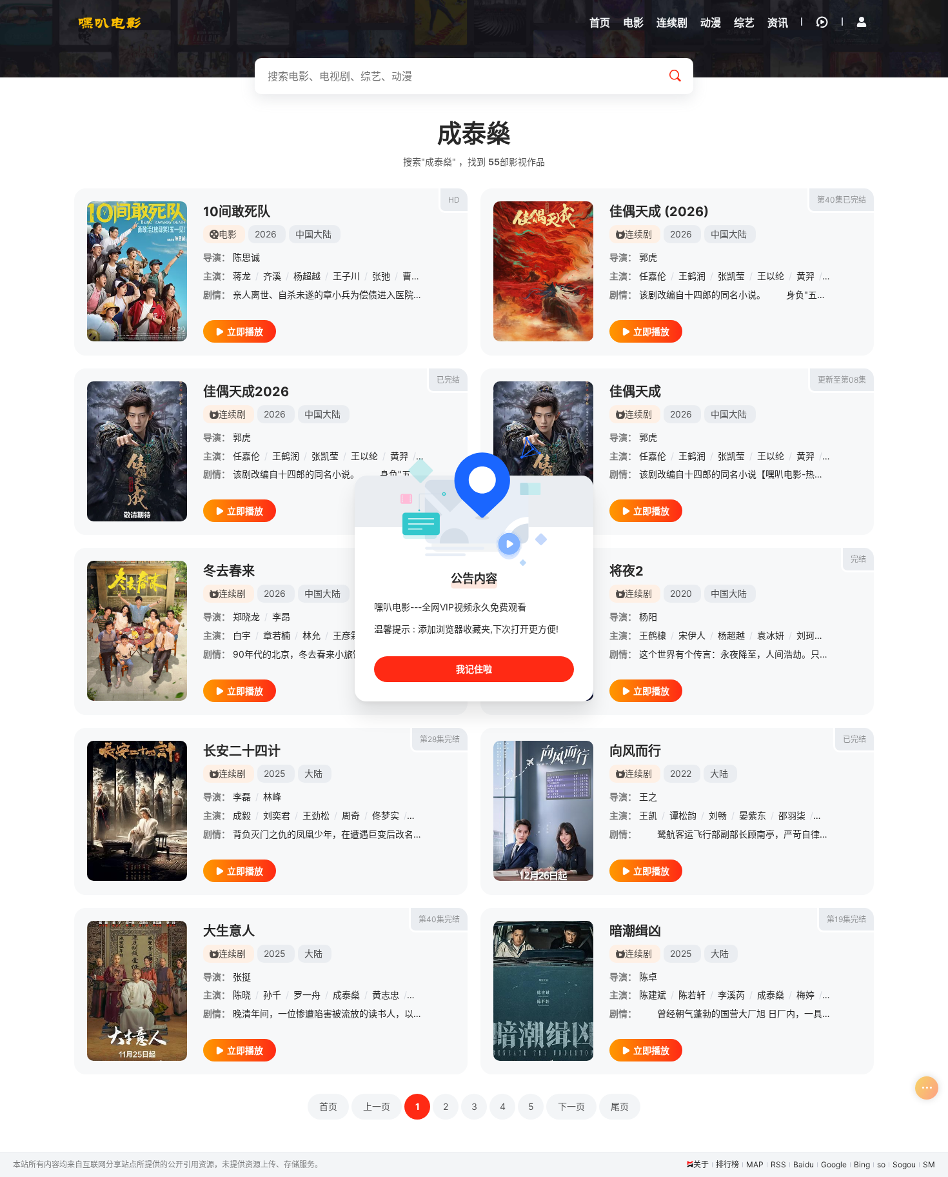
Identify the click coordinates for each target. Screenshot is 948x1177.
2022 (680, 773)
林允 (311, 635)
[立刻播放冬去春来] (137, 631)
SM (929, 1164)
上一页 (376, 1106)
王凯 (648, 815)
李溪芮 (731, 994)
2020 (681, 593)
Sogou (904, 1164)
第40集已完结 (841, 200)
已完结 (448, 380)
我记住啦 (474, 668)
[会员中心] (861, 21)
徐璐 (420, 815)
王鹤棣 (652, 635)
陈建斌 (652, 994)
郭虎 (648, 257)
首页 (328, 1106)
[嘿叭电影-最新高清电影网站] (109, 22)
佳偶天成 (635, 391)
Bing (862, 1164)
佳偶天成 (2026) (659, 211)
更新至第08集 (842, 380)
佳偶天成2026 (246, 391)
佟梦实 (385, 815)
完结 (858, 559)
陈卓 (648, 976)
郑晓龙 (246, 616)
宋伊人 (692, 635)
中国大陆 (313, 233)
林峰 (272, 796)
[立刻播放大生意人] (137, 991)
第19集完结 (846, 919)
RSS (778, 1164)
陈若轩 (692, 994)
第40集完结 (439, 919)
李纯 (420, 994)
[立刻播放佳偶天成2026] (137, 451)
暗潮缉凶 (635, 931)
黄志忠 (385, 994)
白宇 (242, 635)
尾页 (620, 1106)
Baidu (803, 1164)
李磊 (242, 796)
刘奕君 (276, 815)
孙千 (272, 994)
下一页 (571, 1106)
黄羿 (805, 275)
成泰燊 (346, 994)
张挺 (242, 976)
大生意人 (229, 931)
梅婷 (805, 994)
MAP (755, 1164)
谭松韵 (682, 815)
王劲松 (316, 815)
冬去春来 (229, 571)
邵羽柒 (791, 815)
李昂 (281, 616)
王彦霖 (346, 635)
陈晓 (242, 994)
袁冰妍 (770, 635)
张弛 (381, 275)
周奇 (351, 815)
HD (454, 200)
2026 (266, 233)
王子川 (346, 275)
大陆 (313, 773)
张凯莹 (731, 275)
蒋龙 (242, 275)
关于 (701, 1164)
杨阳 (648, 616)
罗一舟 (307, 994)
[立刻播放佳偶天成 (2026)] (543, 271)
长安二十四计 (242, 751)
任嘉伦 (652, 275)
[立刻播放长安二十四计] (137, 811)
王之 (648, 796)
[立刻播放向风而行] (543, 811)
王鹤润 (692, 275)
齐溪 (272, 275)
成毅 (242, 815)
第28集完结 (440, 739)
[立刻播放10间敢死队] (137, 271)
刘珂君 (810, 635)
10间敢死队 (236, 211)
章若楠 (276, 635)
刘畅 (718, 815)
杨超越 (307, 275)
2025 (275, 773)
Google (834, 1164)
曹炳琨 (416, 275)
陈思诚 (246, 257)
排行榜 (727, 1164)
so (881, 1164)
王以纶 (770, 275)
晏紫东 (752, 815)
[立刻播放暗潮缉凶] (543, 991)
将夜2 (626, 571)
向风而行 (635, 751)
